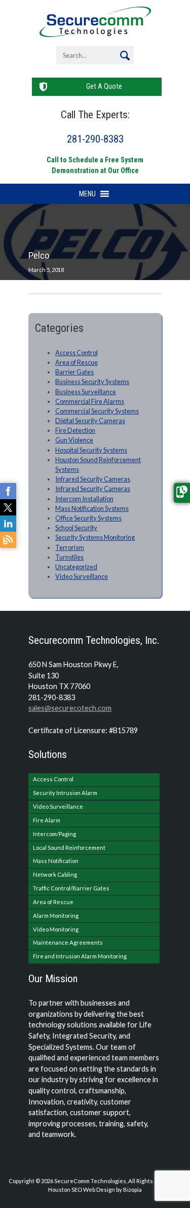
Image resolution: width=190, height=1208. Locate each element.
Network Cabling (55, 874)
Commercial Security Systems (97, 411)
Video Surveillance (81, 576)
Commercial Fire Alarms (89, 401)
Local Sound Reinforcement (69, 847)
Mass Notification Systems (92, 508)
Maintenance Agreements (68, 942)
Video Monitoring (56, 929)
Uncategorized (76, 567)
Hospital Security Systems (91, 450)
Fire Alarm (46, 820)
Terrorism (69, 547)
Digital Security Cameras (90, 421)
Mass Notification (56, 860)
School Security (76, 528)
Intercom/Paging (54, 834)
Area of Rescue (76, 362)
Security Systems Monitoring (95, 537)
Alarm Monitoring (56, 915)
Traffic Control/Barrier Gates (71, 888)
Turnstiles (69, 557)
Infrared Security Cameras (92, 479)
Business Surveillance (85, 392)
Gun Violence (74, 440)
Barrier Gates (74, 372)
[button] (87, 194)
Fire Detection (75, 430)
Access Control (76, 353)
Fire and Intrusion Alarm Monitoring (80, 956)
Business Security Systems (92, 381)
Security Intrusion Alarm (65, 792)
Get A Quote (104, 86)
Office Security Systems (88, 518)
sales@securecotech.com (69, 708)
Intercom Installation (84, 499)
